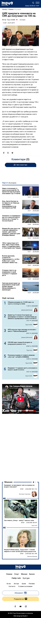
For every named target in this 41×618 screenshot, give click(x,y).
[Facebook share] (4, 153)
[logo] (7, 4)
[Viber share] (8, 153)
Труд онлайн (11, 20)
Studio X (25, 616)
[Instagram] (26, 606)
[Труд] (20, 567)
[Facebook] (15, 606)
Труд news (29, 350)
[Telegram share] (12, 153)
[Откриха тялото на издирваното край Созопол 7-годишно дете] (30, 273)
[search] (33, 3)
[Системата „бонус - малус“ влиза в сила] (20, 509)
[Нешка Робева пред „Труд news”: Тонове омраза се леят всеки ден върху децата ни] (20, 538)
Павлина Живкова (32, 556)
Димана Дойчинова (26, 310)
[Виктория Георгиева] (34, 494)
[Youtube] (20, 606)
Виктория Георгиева (24, 494)
